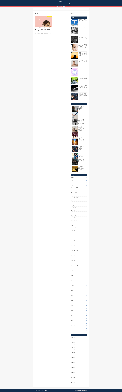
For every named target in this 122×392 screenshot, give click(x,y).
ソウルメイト (73, 230)
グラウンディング (74, 220)
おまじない (73, 177)
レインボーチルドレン (74, 265)
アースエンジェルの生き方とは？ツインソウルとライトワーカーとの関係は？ (82, 70)
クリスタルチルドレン (74, 210)
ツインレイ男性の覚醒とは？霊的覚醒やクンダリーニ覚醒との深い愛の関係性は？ (82, 95)
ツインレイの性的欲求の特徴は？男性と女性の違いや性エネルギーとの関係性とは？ (82, 38)
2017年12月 (73, 377)
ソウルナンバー (73, 227)
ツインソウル (73, 235)
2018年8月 (73, 357)
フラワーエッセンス (74, 250)
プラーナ (72, 252)
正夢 (72, 305)
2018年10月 (73, 352)
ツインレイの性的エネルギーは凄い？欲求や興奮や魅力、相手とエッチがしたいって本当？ (82, 54)
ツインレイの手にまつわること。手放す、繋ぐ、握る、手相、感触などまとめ (82, 86)
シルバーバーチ (73, 225)
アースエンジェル (74, 192)
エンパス (72, 202)
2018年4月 (73, 367)
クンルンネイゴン (74, 217)
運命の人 (72, 328)
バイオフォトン (73, 245)
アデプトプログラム (74, 190)
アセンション (73, 185)
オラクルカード (73, 205)
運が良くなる (73, 325)
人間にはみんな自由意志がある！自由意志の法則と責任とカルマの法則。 (82, 20)
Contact (42, 390)
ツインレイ (73, 240)
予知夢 (72, 270)
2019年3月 (73, 342)
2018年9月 (73, 354)
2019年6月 (73, 339)
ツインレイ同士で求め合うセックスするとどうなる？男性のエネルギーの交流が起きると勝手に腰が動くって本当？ (82, 30)
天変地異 (72, 285)
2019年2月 (73, 344)
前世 (72, 275)
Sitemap (46, 390)
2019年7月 (73, 337)
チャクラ (72, 232)
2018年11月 (73, 349)
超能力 (72, 320)
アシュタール (73, 182)
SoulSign (61, 1)
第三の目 (72, 315)
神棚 (72, 310)
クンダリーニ (73, 215)
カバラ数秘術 (73, 207)
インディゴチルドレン (74, 195)
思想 (72, 295)
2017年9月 (73, 382)
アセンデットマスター (74, 187)
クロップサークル (74, 212)
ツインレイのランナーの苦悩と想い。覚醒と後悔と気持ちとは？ (82, 78)
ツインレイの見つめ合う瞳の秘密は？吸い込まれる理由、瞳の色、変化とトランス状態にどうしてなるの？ (82, 46)
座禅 (72, 290)
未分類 (72, 300)
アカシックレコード (74, 180)
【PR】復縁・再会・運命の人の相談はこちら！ (61, 6)
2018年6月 (73, 362)
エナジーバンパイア (74, 200)
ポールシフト (73, 255)
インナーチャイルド (74, 197)
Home (36, 390)
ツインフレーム (73, 237)
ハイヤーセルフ (73, 242)
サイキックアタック (74, 222)
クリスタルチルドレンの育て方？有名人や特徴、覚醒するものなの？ (82, 61)
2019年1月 (73, 347)
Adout (39, 390)
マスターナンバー (74, 260)
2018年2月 (73, 372)
